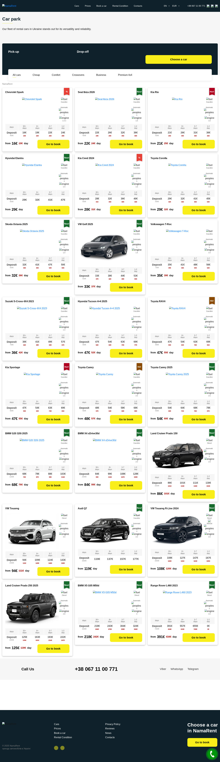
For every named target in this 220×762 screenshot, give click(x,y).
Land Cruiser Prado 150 (164, 433)
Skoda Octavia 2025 (16, 224)
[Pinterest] (62, 748)
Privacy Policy (112, 724)
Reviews (109, 728)
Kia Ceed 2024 (86, 158)
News (108, 733)
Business (101, 75)
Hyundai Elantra (14, 158)
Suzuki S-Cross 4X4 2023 (19, 301)
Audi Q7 (82, 508)
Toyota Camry (86, 367)
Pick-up (13, 51)
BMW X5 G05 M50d (88, 585)
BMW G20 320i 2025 (16, 433)
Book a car (101, 6)
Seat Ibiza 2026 (86, 92)
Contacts (138, 6)
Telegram (193, 669)
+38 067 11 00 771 (196, 6)
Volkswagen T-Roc (161, 224)
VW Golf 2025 (85, 224)
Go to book (53, 144)
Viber (163, 669)
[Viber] (208, 5)
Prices (88, 6)
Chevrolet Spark (14, 92)
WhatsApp (177, 669)
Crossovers (78, 75)
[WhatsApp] (212, 5)
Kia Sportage (12, 367)
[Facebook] (56, 748)
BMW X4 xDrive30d (89, 433)
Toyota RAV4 (158, 301)
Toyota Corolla (159, 158)
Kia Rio (155, 92)
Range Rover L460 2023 (164, 585)
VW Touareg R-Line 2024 (165, 508)
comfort (56, 75)
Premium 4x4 (125, 75)
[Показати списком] (206, 74)
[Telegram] (216, 5)
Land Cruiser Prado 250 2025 (21, 585)
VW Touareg (12, 508)
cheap (36, 75)
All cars (17, 75)
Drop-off (83, 51)
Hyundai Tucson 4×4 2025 (92, 301)
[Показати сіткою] (203, 75)
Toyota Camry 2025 (161, 367)
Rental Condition (120, 6)
